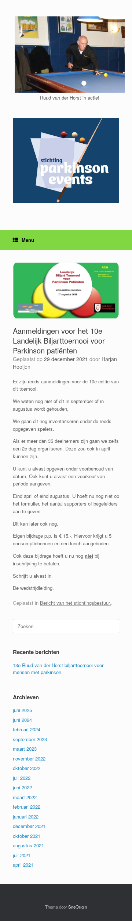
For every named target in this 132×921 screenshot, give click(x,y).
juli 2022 (21, 777)
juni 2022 (22, 787)
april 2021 (23, 864)
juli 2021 (21, 855)
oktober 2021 (26, 835)
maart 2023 (25, 748)
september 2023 (30, 739)
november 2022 (29, 758)
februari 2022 (26, 806)
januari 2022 (25, 816)
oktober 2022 (26, 768)
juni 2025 (22, 710)
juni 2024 (22, 719)
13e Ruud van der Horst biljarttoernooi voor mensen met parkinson (58, 669)
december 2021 (29, 826)
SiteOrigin (77, 907)
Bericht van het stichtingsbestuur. (75, 602)
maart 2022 (25, 797)
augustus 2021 (28, 845)
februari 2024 (26, 729)
